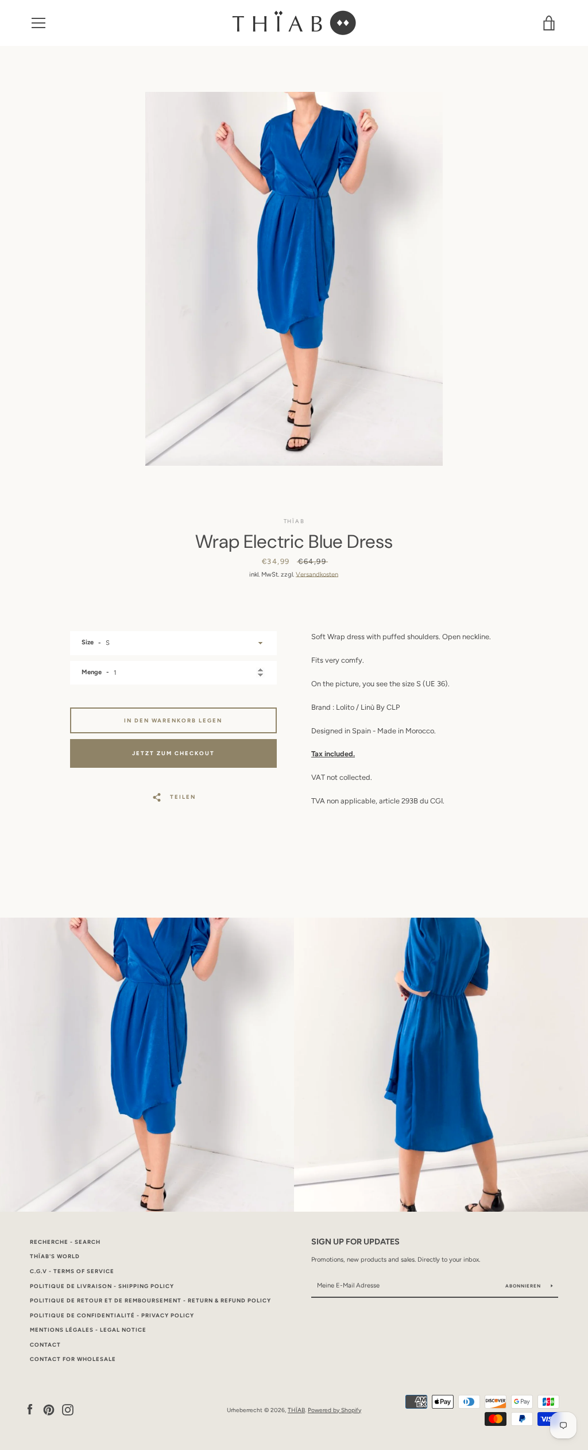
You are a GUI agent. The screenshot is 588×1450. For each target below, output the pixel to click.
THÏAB (296, 1410)
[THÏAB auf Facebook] (30, 1409)
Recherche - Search (65, 1242)
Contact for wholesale (73, 1359)
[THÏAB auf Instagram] (68, 1409)
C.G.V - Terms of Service (72, 1271)
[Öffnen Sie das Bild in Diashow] (294, 279)
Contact (45, 1344)
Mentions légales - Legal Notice (88, 1330)
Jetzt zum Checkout (173, 753)
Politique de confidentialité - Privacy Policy (112, 1315)
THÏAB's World (55, 1256)
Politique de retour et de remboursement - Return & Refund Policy (150, 1300)
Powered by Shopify (334, 1410)
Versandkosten (317, 574)
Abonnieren (524, 1286)
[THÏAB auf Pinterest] (49, 1409)
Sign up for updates (355, 1241)
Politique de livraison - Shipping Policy (102, 1286)
